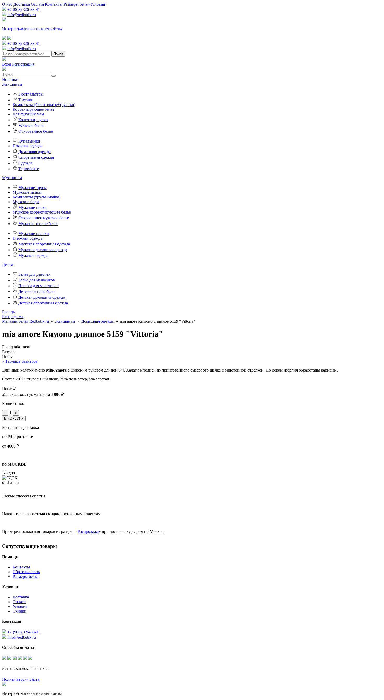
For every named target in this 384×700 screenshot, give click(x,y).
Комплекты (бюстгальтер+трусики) (44, 104)
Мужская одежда (33, 255)
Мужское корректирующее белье (42, 212)
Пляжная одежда (27, 146)
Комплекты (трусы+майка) (36, 197)
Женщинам (12, 84)
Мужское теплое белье (38, 223)
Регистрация (23, 64)
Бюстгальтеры (30, 94)
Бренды (9, 312)
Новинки (10, 79)
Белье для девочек (34, 274)
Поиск (58, 54)
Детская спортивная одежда (43, 303)
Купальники (29, 141)
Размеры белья (76, 4)
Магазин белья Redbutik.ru (25, 321)
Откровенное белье (35, 131)
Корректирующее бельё (33, 109)
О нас (7, 4)
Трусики (25, 100)
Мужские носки (32, 207)
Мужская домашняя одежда (42, 250)
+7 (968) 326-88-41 (23, 9)
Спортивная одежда (36, 157)
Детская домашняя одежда (41, 297)
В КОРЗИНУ (14, 418)
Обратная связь (26, 571)
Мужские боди (26, 201)
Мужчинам (12, 177)
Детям (7, 264)
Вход (6, 64)
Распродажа (12, 316)
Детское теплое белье (37, 291)
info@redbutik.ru (21, 15)
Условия (97, 4)
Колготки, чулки (33, 119)
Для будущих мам (28, 114)
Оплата (37, 4)
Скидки (19, 611)
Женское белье (31, 125)
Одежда (25, 163)
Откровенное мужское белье (43, 218)
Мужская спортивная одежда (44, 244)
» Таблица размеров (20, 361)
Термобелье (28, 169)
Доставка (21, 4)
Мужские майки (27, 192)
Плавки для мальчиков (38, 286)
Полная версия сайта (20, 679)
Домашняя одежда (34, 151)
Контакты (53, 4)
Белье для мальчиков (36, 280)
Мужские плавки (33, 233)
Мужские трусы (32, 187)
